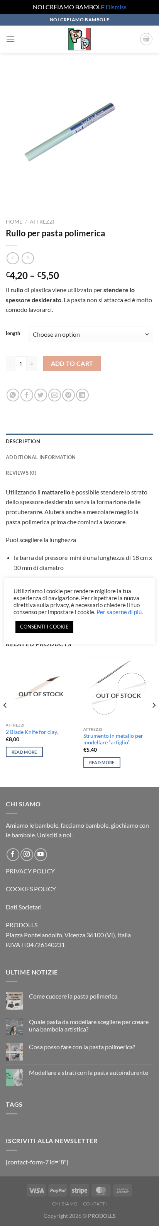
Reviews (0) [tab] (21, 473)
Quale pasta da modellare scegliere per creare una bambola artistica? (89, 1025)
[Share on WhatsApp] (13, 395)
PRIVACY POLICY (30, 871)
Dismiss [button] (116, 6)
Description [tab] (23, 441)
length (13, 333)
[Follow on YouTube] (40, 854)
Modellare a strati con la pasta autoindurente (88, 1072)
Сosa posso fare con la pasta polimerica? (82, 1046)
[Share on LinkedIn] (82, 395)
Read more (24, 751)
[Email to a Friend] (54, 395)
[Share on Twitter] (40, 395)
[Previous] (5, 721)
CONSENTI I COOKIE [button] (44, 626)
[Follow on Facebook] (13, 854)
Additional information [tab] (41, 457)
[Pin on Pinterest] (68, 395)
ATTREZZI (42, 222)
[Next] (153, 721)
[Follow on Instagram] (26, 854)
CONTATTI (95, 1204)
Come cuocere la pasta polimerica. (73, 996)
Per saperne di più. (119, 612)
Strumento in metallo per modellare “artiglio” (113, 739)
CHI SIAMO (65, 1204)
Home (14, 222)
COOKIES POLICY (31, 888)
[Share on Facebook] (26, 395)
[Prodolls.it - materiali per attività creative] (79, 39)
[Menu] (10, 38)
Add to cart (72, 363)
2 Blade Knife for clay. (32, 732)
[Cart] (146, 39)
